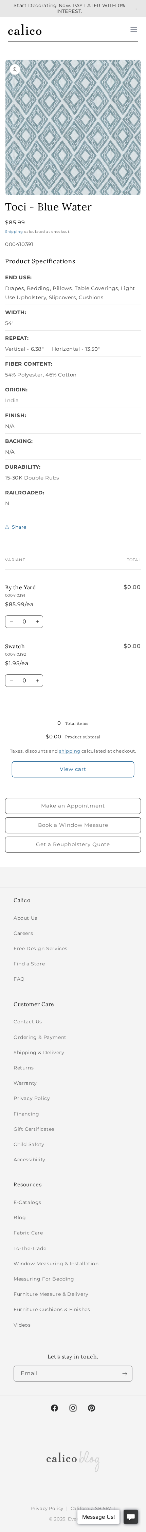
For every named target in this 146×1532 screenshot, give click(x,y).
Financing (26, 1114)
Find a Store (29, 964)
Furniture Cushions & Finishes (52, 1309)
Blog (20, 1217)
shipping (69, 751)
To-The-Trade (30, 1248)
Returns (24, 1068)
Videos (22, 1325)
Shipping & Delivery (39, 1052)
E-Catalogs (27, 1202)
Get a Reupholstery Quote (73, 844)
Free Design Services (41, 948)
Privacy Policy (32, 1098)
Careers (23, 933)
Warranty (25, 1083)
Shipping (14, 231)
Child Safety (29, 1144)
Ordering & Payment (40, 1037)
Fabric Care (28, 1233)
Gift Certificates (34, 1129)
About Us (25, 918)
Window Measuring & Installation (56, 1264)
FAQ (19, 979)
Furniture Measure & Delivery (51, 1294)
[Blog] (73, 1460)
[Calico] (24, 29)
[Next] (124, 1374)
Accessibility (29, 1160)
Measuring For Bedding (44, 1279)
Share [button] (19, 527)
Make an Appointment (73, 805)
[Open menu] (134, 29)
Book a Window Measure (73, 825)
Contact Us (28, 1022)
